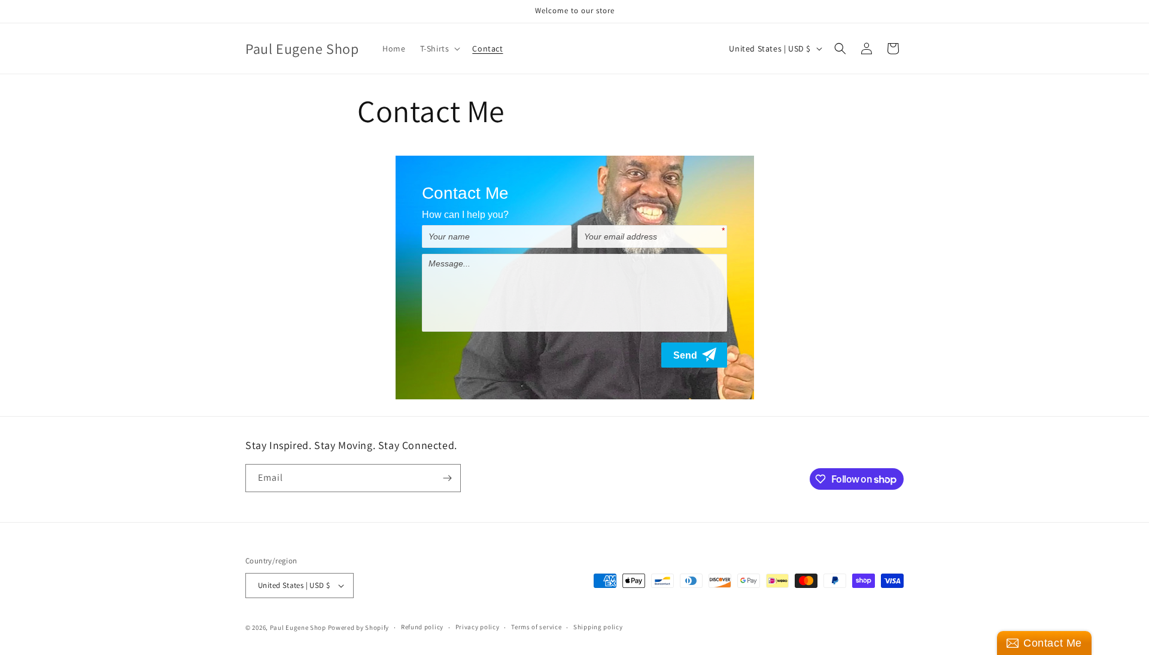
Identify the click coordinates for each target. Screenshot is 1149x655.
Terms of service (536, 627)
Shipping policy (598, 627)
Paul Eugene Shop (298, 627)
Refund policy (422, 627)
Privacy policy (477, 627)
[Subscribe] (447, 478)
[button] (439, 48)
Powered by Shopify (359, 627)
